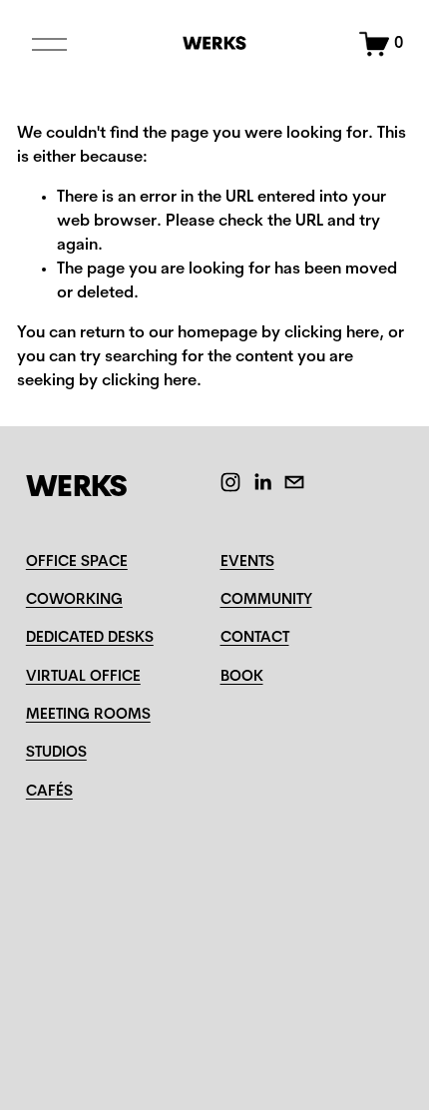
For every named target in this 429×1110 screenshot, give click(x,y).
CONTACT (254, 638)
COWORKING (74, 600)
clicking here (331, 333)
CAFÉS (49, 792)
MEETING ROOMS (88, 715)
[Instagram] (230, 482)
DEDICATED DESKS (90, 638)
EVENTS (247, 562)
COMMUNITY (266, 600)
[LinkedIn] (262, 482)
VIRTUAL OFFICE (83, 677)
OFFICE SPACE (77, 562)
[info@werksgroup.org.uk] (294, 482)
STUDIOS (56, 753)
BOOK (241, 677)
